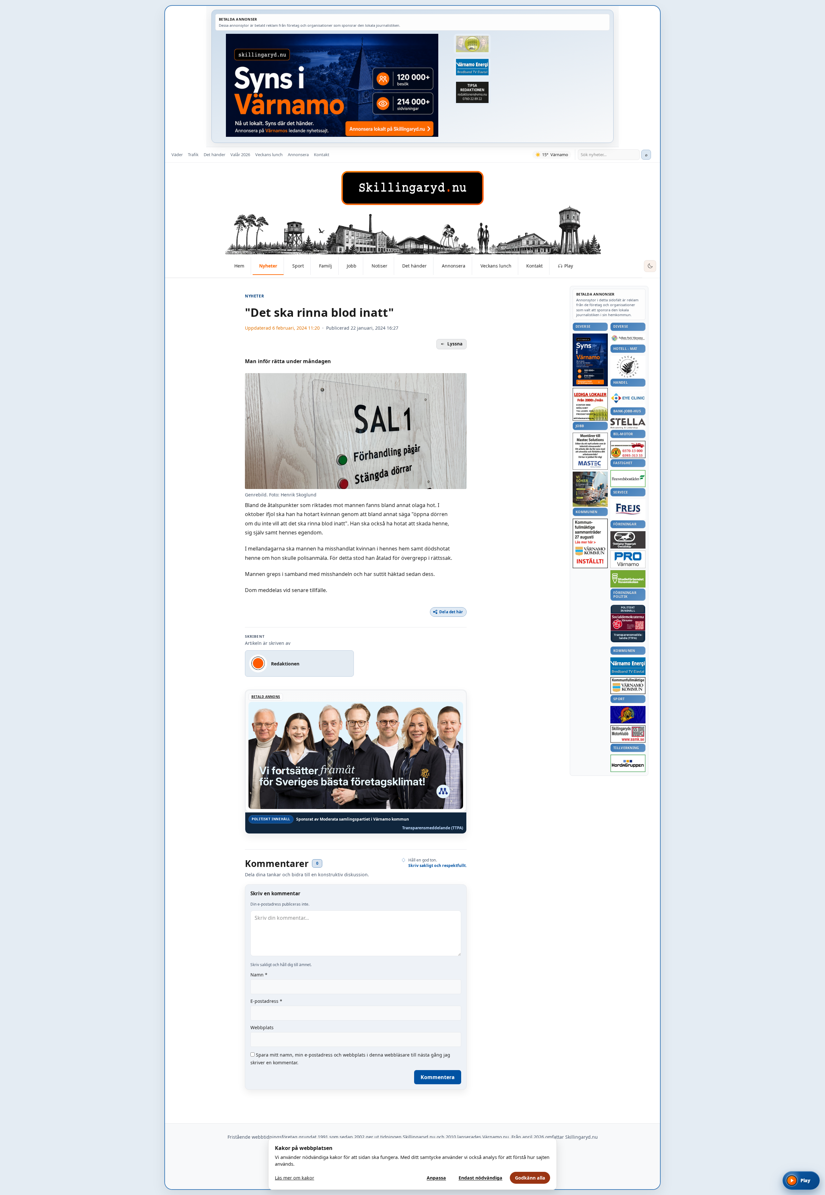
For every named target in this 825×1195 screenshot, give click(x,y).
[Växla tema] (650, 266)
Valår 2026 (240, 154)
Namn (258, 975)
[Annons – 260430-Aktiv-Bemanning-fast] (472, 44)
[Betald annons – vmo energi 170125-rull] (627, 666)
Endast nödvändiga (480, 1178)
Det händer (214, 154)
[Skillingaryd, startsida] (412, 188)
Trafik (193, 154)
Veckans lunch (269, 154)
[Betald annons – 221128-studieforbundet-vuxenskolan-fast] (627, 579)
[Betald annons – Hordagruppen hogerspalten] (627, 763)
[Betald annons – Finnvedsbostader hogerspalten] (627, 478)
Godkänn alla (530, 1178)
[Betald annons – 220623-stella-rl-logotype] (627, 423)
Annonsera (298, 154)
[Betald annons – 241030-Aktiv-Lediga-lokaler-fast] (590, 404)
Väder (177, 154)
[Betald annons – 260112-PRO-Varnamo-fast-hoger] (627, 559)
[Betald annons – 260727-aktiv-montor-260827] (590, 489)
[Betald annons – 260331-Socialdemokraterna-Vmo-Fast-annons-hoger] (628, 622)
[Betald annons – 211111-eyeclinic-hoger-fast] (627, 398)
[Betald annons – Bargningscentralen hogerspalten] (627, 449)
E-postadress (266, 1001)
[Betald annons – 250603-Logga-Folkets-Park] (627, 338)
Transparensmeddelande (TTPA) (432, 828)
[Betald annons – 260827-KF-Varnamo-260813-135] (590, 543)
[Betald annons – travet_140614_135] (627, 540)
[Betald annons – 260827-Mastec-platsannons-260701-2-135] (590, 451)
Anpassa (436, 1178)
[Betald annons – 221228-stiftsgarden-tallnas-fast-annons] (627, 367)
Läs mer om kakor (294, 1178)
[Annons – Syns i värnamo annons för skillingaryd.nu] (332, 85)
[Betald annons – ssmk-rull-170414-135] (627, 734)
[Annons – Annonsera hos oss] (590, 360)
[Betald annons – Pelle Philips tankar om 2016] (472, 67)
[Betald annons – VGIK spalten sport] (627, 714)
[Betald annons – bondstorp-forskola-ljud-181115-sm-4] (472, 92)
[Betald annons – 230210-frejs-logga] (627, 509)
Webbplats (262, 1027)
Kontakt (321, 154)
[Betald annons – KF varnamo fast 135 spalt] (627, 685)
